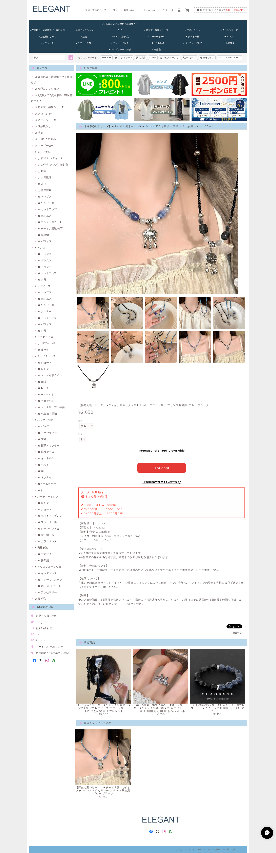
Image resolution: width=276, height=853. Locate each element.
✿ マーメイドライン (50, 375)
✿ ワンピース (46, 203)
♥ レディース (47, 43)
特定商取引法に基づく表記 (52, 652)
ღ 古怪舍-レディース (50, 158)
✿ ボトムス (45, 215)
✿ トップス (45, 196)
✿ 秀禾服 (43, 560)
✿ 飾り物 (43, 234)
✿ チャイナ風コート (50, 222)
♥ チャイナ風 (192, 36)
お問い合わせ (131, 10)
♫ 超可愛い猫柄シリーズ (156, 30)
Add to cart (162, 468)
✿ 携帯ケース (46, 451)
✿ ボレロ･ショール (49, 585)
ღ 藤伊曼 (43, 349)
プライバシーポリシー (49, 646)
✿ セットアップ (47, 209)
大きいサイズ (189, 57)
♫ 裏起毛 (156, 49)
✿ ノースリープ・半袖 (51, 407)
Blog (115, 10)
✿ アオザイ (45, 554)
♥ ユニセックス (83, 43)
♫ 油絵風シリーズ (47, 36)
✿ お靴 (42, 279)
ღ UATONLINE (46, 343)
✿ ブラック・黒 (47, 522)
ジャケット (127, 57)
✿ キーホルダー (47, 458)
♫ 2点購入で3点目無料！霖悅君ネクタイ (120, 24)
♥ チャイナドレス (120, 43)
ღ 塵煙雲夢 (44, 190)
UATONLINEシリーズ (229, 57)
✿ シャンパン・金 (48, 528)
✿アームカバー (47, 483)
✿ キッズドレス (47, 573)
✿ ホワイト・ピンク (50, 515)
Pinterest (168, 10)
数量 (80, 434)
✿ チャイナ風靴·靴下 (50, 228)
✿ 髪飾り (43, 439)
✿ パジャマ (45, 241)
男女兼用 (141, 57)
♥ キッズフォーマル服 (120, 49)
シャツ (152, 57)
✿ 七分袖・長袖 (47, 413)
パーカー (106, 57)
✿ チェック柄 (46, 400)
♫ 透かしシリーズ (229, 30)
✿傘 (40, 490)
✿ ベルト (43, 464)
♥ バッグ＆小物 (156, 43)
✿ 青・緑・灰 (46, 534)
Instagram (150, 10)
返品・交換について (95, 10)
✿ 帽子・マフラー (48, 445)
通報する (237, 632)
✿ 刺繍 (42, 381)
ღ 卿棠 (42, 171)
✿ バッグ (43, 426)
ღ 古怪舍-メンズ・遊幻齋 (53, 164)
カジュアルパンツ (169, 57)
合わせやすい (207, 57)
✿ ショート (45, 362)
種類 (80, 421)
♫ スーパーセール (156, 36)
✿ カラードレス (47, 541)
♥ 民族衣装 (228, 43)
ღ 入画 (42, 183)
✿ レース (43, 388)
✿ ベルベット (46, 394)
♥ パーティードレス (192, 43)
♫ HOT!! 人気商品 (120, 36)
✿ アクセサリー (47, 432)
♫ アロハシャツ (192, 30)
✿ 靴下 (42, 471)
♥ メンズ (228, 36)
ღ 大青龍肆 (44, 177)
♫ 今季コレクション (84, 30)
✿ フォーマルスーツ (50, 579)
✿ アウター (45, 266)
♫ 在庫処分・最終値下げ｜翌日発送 (47, 30)
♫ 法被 (83, 36)
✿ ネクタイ (45, 477)
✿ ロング (43, 368)
